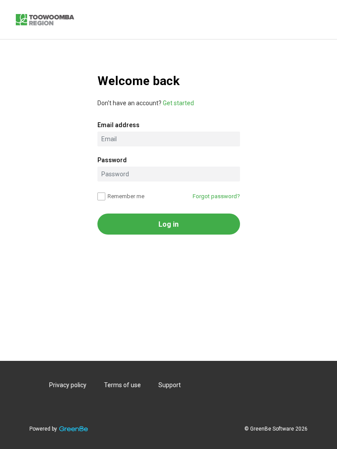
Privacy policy (67, 384)
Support (169, 384)
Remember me (126, 196)
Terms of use (122, 384)
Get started (178, 103)
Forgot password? (216, 196)
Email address (118, 124)
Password (112, 160)
